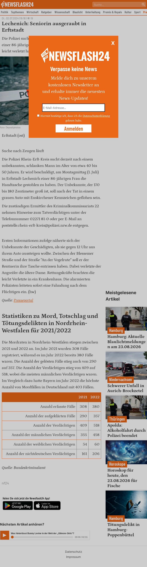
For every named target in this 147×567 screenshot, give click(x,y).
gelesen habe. (73, 120)
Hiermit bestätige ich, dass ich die (61, 116)
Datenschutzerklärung (96, 116)
